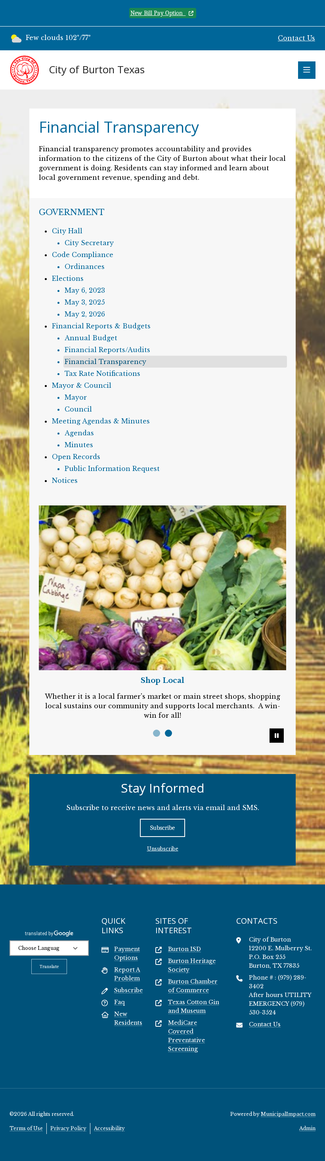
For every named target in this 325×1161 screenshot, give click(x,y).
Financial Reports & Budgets (101, 326)
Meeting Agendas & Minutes (101, 421)
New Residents (128, 1018)
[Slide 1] (156, 733)
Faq (119, 1002)
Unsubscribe (162, 849)
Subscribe (162, 827)
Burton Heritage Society (192, 965)
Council (78, 409)
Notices (65, 480)
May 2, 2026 (85, 314)
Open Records (76, 457)
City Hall (67, 231)
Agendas (79, 433)
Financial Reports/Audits (107, 350)
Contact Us (296, 38)
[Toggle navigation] (306, 70)
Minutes (79, 445)
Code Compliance (82, 255)
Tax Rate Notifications (102, 373)
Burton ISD (184, 949)
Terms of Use (26, 1128)
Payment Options (127, 953)
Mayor (76, 397)
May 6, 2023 (85, 290)
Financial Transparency (105, 362)
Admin (307, 1128)
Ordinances (85, 267)
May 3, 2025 (85, 302)
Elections (68, 278)
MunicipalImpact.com (288, 1114)
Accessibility (109, 1128)
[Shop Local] (162, 587)
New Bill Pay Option (158, 13)
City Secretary (89, 243)
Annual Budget (91, 338)
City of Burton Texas (97, 70)
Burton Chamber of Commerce (193, 986)
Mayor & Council (81, 385)
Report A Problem (127, 974)
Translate (49, 966)
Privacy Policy (68, 1128)
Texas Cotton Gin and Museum (193, 1006)
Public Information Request (112, 469)
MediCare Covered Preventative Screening (186, 1035)
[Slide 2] (168, 733)
